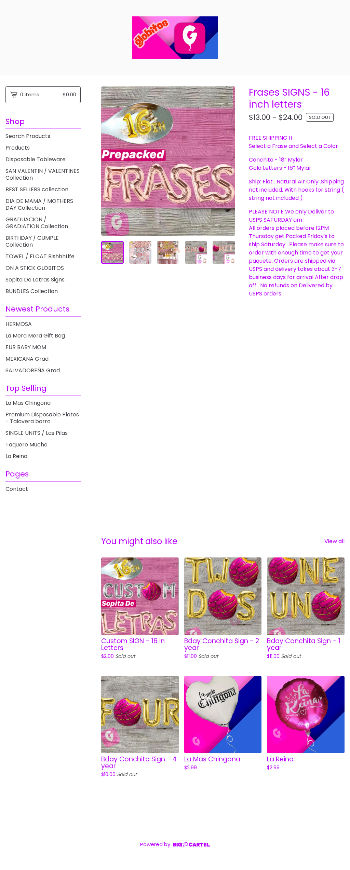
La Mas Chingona (28, 403)
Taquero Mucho (26, 444)
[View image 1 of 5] (112, 252)
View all (334, 541)
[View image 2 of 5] (140, 252)
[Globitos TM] (175, 37)
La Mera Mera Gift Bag (35, 336)
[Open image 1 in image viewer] (168, 161)
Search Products (27, 136)
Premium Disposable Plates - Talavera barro (42, 418)
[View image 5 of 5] (224, 252)
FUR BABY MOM (25, 347)
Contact (16, 489)
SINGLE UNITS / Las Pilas (36, 433)
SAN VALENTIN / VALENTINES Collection (42, 174)
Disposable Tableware (35, 159)
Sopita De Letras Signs (35, 280)
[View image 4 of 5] (196, 252)
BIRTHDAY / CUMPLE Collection (32, 241)
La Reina (16, 456)
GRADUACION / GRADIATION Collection (36, 223)
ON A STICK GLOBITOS (34, 268)
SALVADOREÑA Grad (32, 370)
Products (17, 148)
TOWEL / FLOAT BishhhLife (40, 256)
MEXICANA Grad (27, 359)
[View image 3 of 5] (168, 252)
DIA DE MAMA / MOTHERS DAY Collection (39, 204)
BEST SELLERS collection (36, 189)
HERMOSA (18, 324)
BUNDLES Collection (31, 291)
